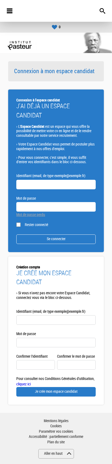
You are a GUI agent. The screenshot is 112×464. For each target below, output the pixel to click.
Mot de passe (26, 198)
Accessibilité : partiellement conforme (56, 436)
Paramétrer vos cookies (56, 431)
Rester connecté (36, 224)
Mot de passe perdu (30, 214)
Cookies (56, 426)
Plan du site (56, 442)
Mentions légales (56, 421)
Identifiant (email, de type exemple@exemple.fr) (50, 176)
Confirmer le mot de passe (76, 356)
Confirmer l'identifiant (32, 356)
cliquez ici (23, 384)
